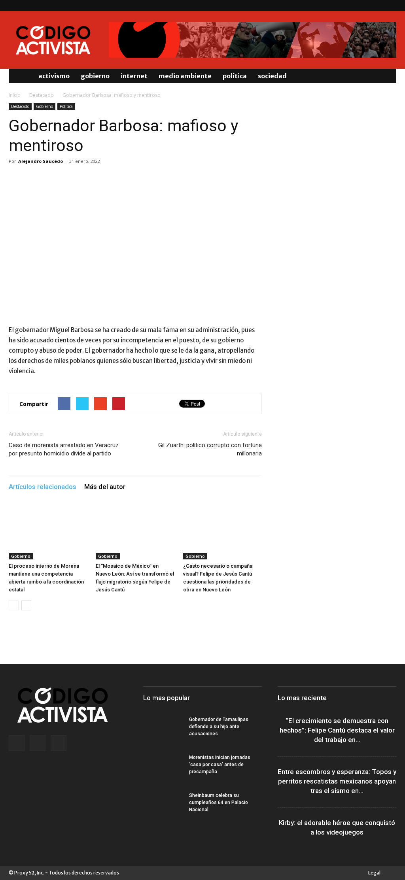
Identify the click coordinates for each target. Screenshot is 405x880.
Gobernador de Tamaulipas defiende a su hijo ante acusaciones (218, 726)
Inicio (15, 95)
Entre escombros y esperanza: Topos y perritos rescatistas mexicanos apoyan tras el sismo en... (337, 781)
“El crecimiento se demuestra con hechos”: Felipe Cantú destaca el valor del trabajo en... (337, 730)
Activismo (54, 76)
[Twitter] (390, 5)
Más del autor (104, 487)
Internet (134, 76)
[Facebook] (364, 5)
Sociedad (272, 76)
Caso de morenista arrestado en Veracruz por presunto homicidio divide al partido (64, 449)
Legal (374, 873)
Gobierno (95, 76)
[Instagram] (377, 5)
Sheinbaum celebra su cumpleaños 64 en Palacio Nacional (218, 802)
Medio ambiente (185, 76)
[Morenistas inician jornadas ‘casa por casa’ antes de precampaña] (163, 768)
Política (235, 76)
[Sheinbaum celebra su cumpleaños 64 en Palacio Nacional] (163, 806)
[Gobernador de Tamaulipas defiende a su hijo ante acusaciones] (163, 730)
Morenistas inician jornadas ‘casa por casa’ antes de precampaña (219, 764)
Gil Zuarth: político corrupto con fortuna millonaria (210, 449)
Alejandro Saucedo (40, 161)
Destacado (41, 95)
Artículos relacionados (42, 487)
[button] (386, 75)
